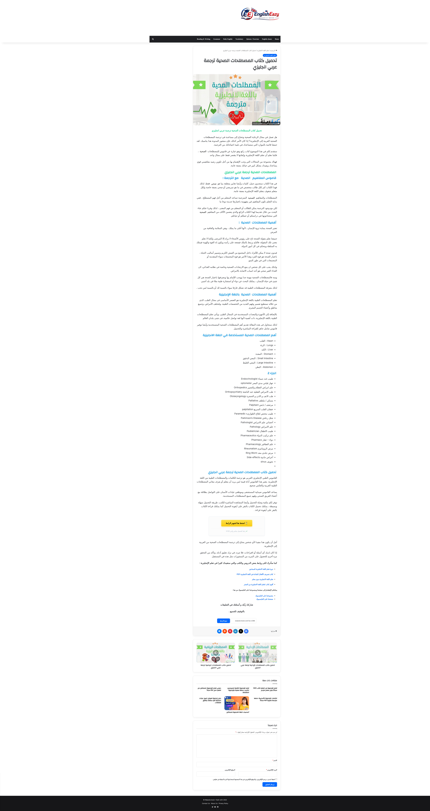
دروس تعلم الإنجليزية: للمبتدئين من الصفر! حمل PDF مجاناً (209, 689)
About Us (214, 803)
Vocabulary (239, 39)
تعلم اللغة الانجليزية (263, 50)
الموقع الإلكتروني (230, 770)
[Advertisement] (192, 18)
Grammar (216, 39)
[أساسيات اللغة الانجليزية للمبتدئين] (236, 703)
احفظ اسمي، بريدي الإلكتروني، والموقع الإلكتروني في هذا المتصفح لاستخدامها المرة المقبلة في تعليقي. (244, 779)
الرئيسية (273, 50)
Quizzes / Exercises (252, 39)
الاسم (274, 760)
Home (277, 39)
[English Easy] (260, 14)
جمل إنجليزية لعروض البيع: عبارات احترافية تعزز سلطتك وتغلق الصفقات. (210, 700)
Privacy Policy (223, 803)
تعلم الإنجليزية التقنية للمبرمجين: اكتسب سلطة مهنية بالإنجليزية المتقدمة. (238, 690)
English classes (267, 39)
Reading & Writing (203, 39)
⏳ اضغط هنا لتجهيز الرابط (237, 523)
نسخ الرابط (223, 621)
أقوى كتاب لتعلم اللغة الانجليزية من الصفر (258, 584)
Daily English (227, 39)
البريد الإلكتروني (271, 770)
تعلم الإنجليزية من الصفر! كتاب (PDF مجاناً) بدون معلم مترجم (265, 689)
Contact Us (206, 803)
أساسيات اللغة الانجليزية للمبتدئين (237, 712)
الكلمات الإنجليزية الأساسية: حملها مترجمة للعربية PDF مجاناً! (265, 699)
